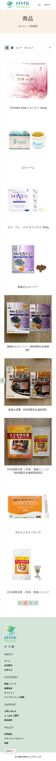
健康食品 (8, 688)
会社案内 (8, 665)
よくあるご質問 (11, 715)
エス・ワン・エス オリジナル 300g (28, 227)
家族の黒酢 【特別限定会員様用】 (28, 409)
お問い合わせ (10, 711)
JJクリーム (28, 167)
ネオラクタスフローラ (28, 532)
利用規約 (8, 734)
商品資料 (8, 720)
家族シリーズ (10, 683)
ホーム (21, 26)
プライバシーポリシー (14, 738)
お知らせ (8, 669)
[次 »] (35, 603)
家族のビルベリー (28, 286)
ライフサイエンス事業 (14, 697)
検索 (6, 743)
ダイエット (9, 692)
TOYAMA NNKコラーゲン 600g (28, 107)
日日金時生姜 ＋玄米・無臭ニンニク (28, 592)
